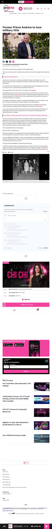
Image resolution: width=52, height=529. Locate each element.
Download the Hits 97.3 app (14, 341)
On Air (19, 13)
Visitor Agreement (41, 508)
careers (34, 508)
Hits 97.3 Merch (31, 13)
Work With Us (6, 474)
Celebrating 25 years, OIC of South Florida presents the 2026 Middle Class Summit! (16, 399)
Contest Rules (6, 476)
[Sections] (2, 2)
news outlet (18, 94)
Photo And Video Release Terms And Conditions (14, 487)
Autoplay (11, 152)
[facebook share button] (4, 62)
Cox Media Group (8, 508)
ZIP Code (5, 364)
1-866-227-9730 (26, 305)
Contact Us (5, 471)
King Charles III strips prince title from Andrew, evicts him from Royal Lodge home (25, 115)
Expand (5, 152)
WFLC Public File (6, 482)
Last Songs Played (13, 13)
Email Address (13, 364)
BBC (5, 83)
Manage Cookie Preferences (8, 510)
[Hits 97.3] (26, 2)
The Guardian (32, 90)
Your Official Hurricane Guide (14, 435)
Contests (24, 13)
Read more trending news (11, 76)
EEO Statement (6, 479)
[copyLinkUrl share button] (13, 62)
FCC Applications (7, 484)
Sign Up (26, 371)
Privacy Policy (5, 508)
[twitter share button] (7, 62)
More (42, 13)
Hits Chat (37, 13)
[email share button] (10, 62)
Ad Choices (25, 508)
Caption (45, 57)
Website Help (6, 500)
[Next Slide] (45, 172)
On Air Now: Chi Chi (26, 285)
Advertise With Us (7, 493)
